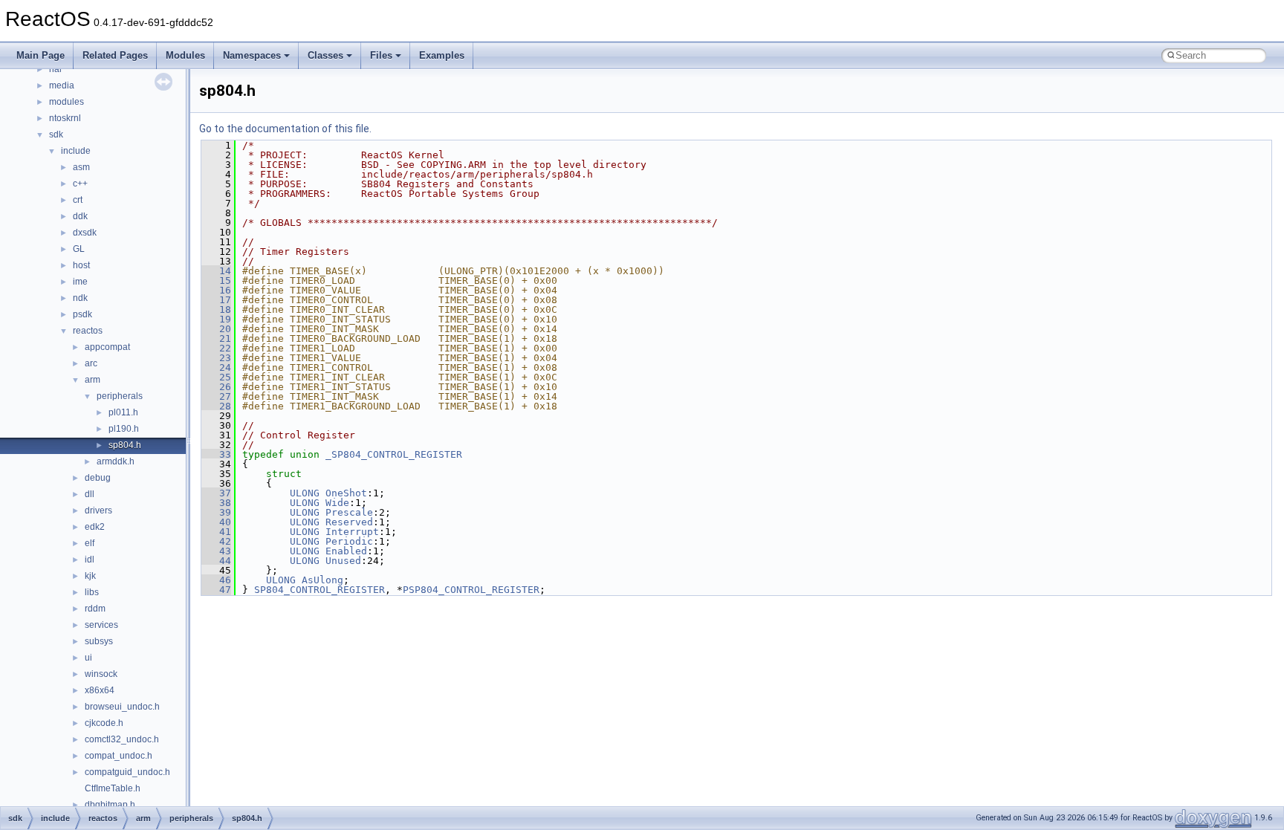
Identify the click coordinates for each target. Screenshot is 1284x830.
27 (216, 396)
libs (92, 592)
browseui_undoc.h (122, 706)
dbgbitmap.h (110, 805)
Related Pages (115, 55)
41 (216, 531)
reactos (88, 330)
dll (89, 494)
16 (216, 290)
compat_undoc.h (118, 755)
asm (81, 167)
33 (216, 454)
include (76, 151)
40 (216, 522)
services (101, 625)
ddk (80, 216)
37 (216, 493)
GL (79, 249)
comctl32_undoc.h (122, 739)
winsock (101, 674)
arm (92, 380)
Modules (185, 55)
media (61, 85)
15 (216, 280)
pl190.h (123, 429)
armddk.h (115, 461)
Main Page (40, 55)
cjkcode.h (104, 723)
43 (216, 551)
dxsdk (85, 232)
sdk (56, 134)
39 (216, 512)
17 (216, 299)
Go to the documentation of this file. (285, 128)
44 (216, 560)
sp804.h (124, 445)
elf (89, 543)
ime (80, 281)
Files (381, 55)
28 (216, 406)
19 (216, 319)
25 (216, 377)
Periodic (349, 541)
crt (77, 200)
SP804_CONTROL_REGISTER (319, 589)
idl (89, 559)
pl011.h (123, 412)
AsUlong (322, 580)
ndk (80, 298)
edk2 (95, 527)
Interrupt (352, 531)
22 (216, 348)
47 (216, 589)
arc (91, 363)
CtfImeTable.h (112, 788)
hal (55, 69)
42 (216, 541)
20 (216, 328)
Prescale (349, 512)
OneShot (346, 493)
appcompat (107, 347)
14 (216, 270)
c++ (80, 183)
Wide (337, 502)
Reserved (349, 522)
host (81, 265)
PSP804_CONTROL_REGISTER (471, 589)
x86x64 (99, 690)
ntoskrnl (65, 118)
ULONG (305, 493)
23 (216, 357)
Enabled (346, 551)
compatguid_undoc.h (127, 772)
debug (98, 478)
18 (216, 309)
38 (216, 502)
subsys (99, 641)
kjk (90, 576)
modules (66, 102)
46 (216, 580)
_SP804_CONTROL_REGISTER (393, 454)
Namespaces (252, 55)
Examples (441, 55)
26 (216, 386)
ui (88, 657)
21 (216, 338)
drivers (98, 510)
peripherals (120, 396)
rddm (95, 608)
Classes (325, 55)
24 (216, 367)
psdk (82, 314)
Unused (343, 560)
